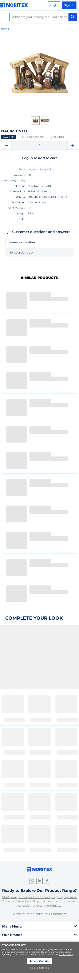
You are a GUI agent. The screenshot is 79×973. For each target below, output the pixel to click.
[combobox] (43, 17)
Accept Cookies (39, 961)
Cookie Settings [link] (39, 967)
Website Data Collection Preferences (39, 914)
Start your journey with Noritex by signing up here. (39, 897)
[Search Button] (72, 17)
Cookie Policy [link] (66, 954)
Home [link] (5, 28)
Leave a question (22, 242)
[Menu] (3, 17)
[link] (15, 5)
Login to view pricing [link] (41, 169)
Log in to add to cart (39, 158)
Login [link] (54, 5)
